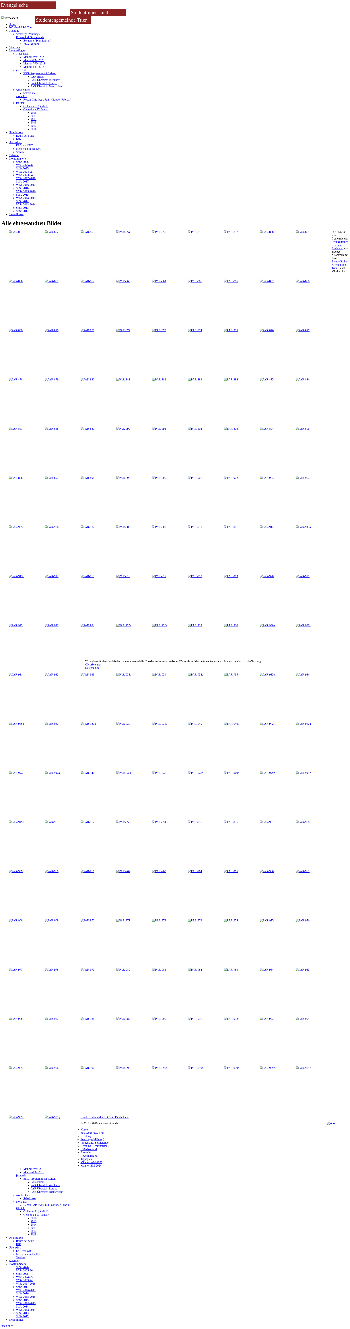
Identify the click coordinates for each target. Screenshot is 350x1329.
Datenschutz (92, 667)
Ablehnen (95, 664)
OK (87, 664)
